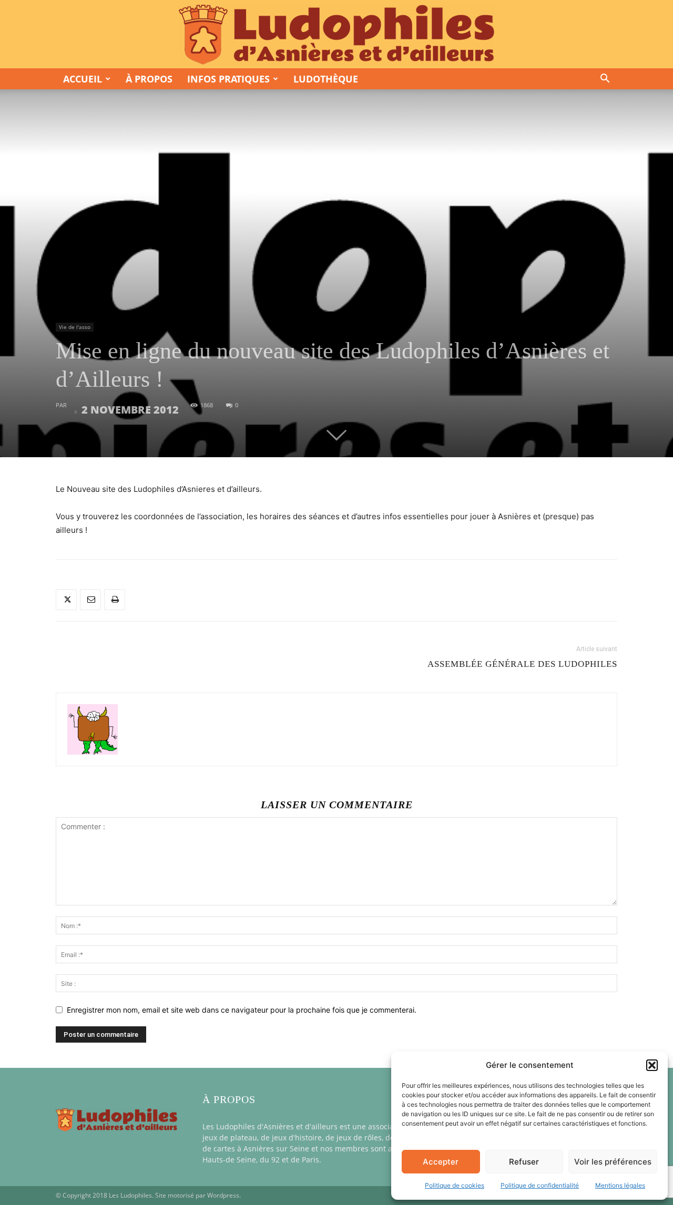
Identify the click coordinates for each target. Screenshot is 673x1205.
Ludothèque (325, 79)
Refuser (524, 1162)
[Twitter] (66, 599)
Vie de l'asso (74, 327)
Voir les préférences (612, 1162)
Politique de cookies (454, 1185)
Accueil (82, 79)
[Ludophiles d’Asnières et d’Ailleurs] (336, 35)
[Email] (90, 599)
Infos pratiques (228, 79)
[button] (652, 1065)
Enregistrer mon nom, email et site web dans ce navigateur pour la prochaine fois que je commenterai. (241, 1009)
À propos (149, 79)
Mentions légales (620, 1185)
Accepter (440, 1162)
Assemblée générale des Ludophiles (522, 664)
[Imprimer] (114, 599)
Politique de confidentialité (540, 1185)
